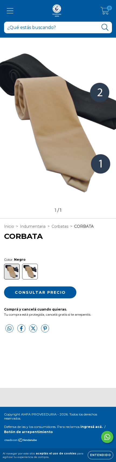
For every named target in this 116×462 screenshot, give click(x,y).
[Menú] (10, 11)
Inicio (9, 226)
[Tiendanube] (21, 441)
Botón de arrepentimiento (28, 432)
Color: (15, 260)
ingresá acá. (91, 427)
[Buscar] (105, 27)
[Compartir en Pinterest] (45, 330)
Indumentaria (33, 226)
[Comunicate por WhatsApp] (107, 437)
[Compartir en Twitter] (33, 330)
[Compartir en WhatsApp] (9, 328)
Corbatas (60, 226)
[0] (104, 12)
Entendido (100, 455)
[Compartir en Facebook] (21, 330)
